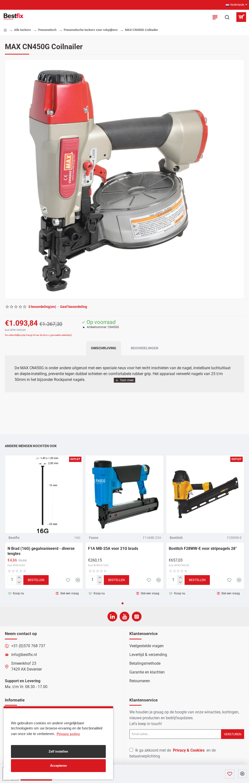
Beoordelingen (144, 348)
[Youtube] (124, 616)
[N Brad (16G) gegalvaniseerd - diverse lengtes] (44, 494)
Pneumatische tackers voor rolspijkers (91, 30)
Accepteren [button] (58, 765)
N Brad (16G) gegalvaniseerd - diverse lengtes (41, 551)
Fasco (93, 538)
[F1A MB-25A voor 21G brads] (124, 494)
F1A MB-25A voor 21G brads (113, 548)
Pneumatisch (47, 30)
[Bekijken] (241, 17)
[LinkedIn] (112, 616)
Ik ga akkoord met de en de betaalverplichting (172, 753)
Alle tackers (22, 30)
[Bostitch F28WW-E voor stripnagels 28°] (205, 494)
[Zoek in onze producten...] (227, 17)
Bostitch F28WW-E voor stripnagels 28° (203, 548)
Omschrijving (103, 348)
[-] (19, 582)
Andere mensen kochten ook (31, 446)
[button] (10, 179)
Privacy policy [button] (68, 734)
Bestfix (14, 538)
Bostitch (176, 538)
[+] (19, 577)
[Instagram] (137, 616)
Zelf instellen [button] (58, 751)
